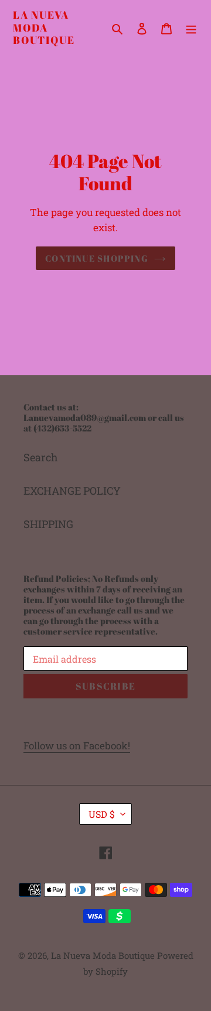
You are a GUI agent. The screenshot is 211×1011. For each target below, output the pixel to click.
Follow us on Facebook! (76, 745)
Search (40, 457)
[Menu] (191, 28)
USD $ (102, 814)
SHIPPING (48, 524)
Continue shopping (96, 258)
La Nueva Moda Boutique (43, 28)
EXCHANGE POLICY (72, 491)
